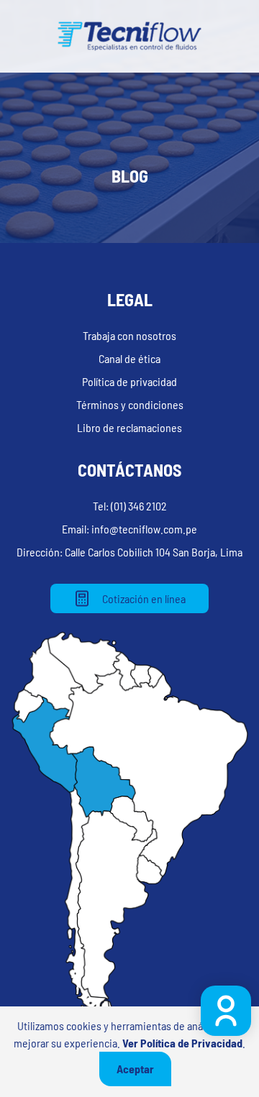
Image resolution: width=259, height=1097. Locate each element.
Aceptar (135, 1068)
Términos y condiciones (129, 404)
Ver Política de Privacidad (182, 1043)
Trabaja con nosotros (129, 335)
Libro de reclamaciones (129, 427)
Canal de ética (129, 358)
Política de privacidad (129, 381)
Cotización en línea (144, 598)
